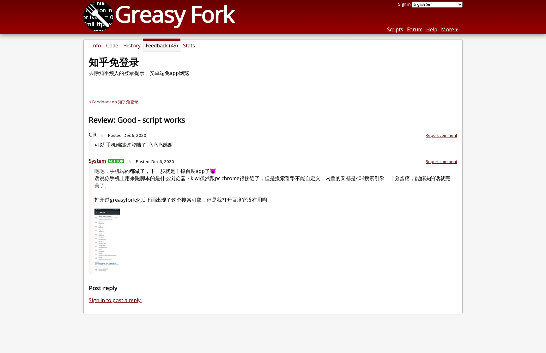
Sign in (404, 4)
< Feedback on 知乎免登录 (113, 102)
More (447, 29)
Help (431, 29)
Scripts (395, 29)
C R (92, 134)
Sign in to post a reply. (115, 300)
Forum (414, 29)
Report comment (441, 135)
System (97, 160)
